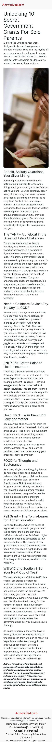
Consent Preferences (25, 730)
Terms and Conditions (18, 723)
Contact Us (26, 737)
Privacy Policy (38, 723)
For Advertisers (17, 727)
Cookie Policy (34, 727)
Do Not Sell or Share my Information (26, 734)
